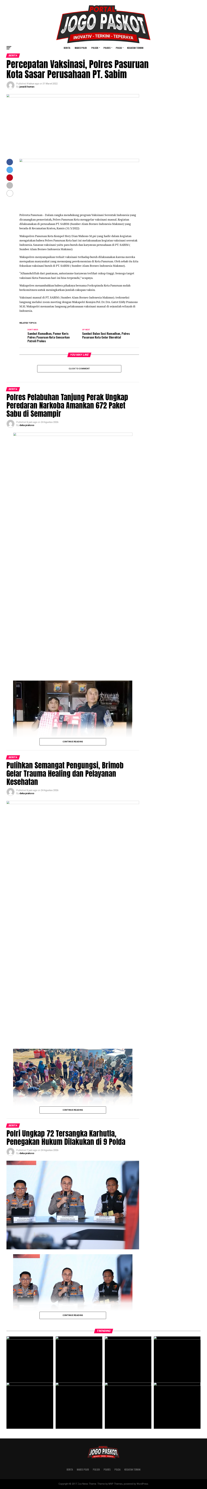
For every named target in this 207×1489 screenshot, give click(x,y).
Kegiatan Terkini (135, 47)
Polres (107, 47)
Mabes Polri (81, 47)
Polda (119, 47)
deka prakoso (26, 425)
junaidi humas (26, 86)
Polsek (94, 47)
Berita (67, 47)
